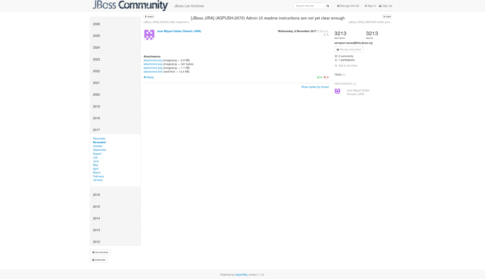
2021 (96, 82)
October (98, 146)
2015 (96, 206)
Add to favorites (348, 65)
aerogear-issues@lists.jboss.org (353, 43)
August (97, 153)
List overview (101, 252)
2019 (96, 106)
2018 (96, 118)
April (95, 168)
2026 (96, 24)
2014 (96, 218)
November (99, 142)
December (99, 138)
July (95, 157)
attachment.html (153, 71)
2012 (96, 241)
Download (99, 259)
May (95, 165)
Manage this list (349, 6)
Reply (150, 77)
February (98, 176)
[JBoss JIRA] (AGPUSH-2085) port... (370, 22)
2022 (96, 71)
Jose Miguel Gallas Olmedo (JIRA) (179, 31)
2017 (96, 129)
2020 (96, 94)
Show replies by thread (315, 87)
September (99, 150)
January (98, 180)
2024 (96, 47)
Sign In (371, 6)
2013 (96, 230)
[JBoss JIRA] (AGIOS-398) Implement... (167, 22)
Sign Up (387, 6)
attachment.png (153, 60)
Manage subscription (350, 49)
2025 (96, 35)
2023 (96, 59)
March (97, 172)
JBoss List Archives (189, 5)
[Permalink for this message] (327, 34)
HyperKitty (241, 274)
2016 (96, 194)
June (96, 161)
